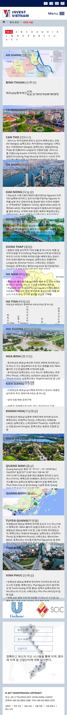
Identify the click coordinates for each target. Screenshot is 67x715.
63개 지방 (28, 22)
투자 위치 (14, 22)
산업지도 (22, 648)
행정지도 (22, 629)
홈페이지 (4, 22)
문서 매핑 (23, 639)
